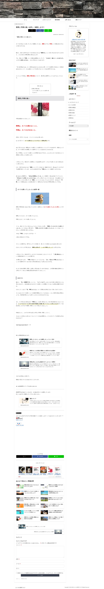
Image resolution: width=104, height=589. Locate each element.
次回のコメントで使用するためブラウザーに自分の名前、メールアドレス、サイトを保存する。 (40, 573)
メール (18, 563)
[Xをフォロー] (76, 54)
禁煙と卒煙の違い (36, 88)
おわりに (35, 92)
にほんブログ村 (20, 425)
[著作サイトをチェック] (74, 54)
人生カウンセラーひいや (78, 39)
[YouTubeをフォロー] (77, 54)
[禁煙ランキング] (19, 418)
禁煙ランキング (19, 419)
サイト (17, 568)
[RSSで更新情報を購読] (83, 54)
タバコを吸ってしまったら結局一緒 (41, 90)
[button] (87, 139)
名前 (18, 559)
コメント (19, 545)
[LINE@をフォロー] (79, 54)
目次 (38, 86)
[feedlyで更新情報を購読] (81, 54)
